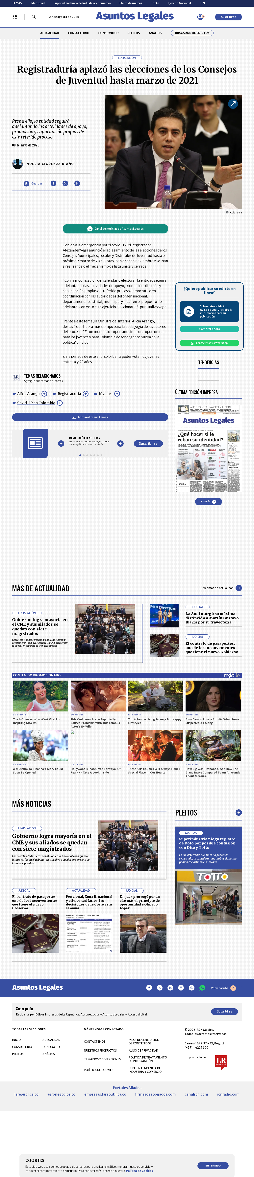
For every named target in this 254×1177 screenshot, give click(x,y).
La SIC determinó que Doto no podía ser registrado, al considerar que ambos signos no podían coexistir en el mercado (208, 858)
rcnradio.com (228, 1094)
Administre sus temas (93, 417)
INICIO (16, 1040)
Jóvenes (106, 393)
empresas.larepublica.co (105, 1094)
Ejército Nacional (179, 3)
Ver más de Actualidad (218, 588)
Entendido (213, 1165)
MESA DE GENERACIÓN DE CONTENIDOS (144, 1041)
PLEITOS (133, 33)
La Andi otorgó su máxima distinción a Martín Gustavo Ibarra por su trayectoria (212, 617)
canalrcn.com (196, 1094)
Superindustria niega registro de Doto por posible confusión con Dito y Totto (207, 843)
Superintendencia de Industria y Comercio (82, 3)
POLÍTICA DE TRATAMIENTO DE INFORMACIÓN (148, 1059)
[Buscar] (34, 17)
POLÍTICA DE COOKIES (98, 1070)
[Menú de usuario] (200, 17)
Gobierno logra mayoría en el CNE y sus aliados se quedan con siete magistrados (40, 626)
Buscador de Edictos (192, 33)
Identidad (38, 3)
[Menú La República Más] (15, 17)
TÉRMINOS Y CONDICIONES (102, 1059)
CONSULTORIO (78, 33)
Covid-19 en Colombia (36, 403)
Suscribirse (228, 17)
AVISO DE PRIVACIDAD (143, 1050)
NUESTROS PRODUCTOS (100, 1050)
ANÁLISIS (155, 33)
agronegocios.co (61, 1094)
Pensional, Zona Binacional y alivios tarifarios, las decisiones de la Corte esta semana (89, 902)
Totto (155, 3)
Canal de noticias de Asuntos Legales (119, 228)
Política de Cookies (139, 1171)
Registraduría (69, 393)
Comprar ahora (209, 329)
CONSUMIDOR (108, 33)
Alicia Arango (28, 393)
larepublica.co (26, 1094)
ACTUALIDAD (49, 33)
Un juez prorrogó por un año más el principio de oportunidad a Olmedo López (140, 902)
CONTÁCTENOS (94, 1041)
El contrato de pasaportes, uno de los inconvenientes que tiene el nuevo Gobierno (212, 647)
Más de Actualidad (40, 588)
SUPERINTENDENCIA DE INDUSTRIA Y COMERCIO (145, 1070)
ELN (202, 3)
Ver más (205, 501)
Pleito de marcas (130, 3)
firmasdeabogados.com (155, 1094)
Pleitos (186, 812)
